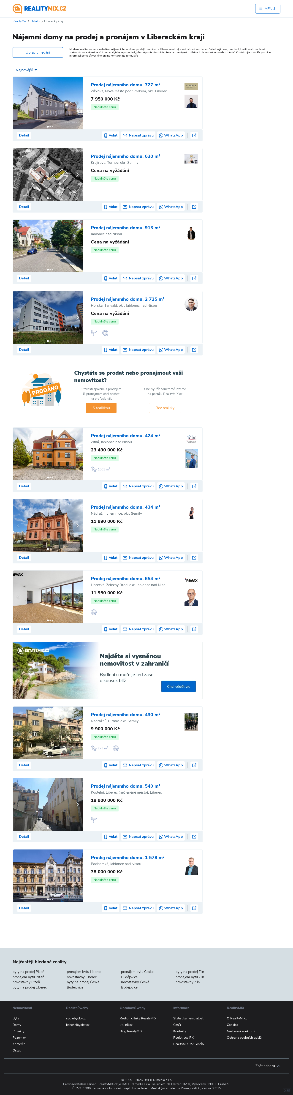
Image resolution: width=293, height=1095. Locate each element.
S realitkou (101, 407)
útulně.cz (126, 1025)
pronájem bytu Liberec (84, 971)
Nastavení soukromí (241, 1031)
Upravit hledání (38, 52)
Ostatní (18, 1050)
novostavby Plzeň (26, 982)
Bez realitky (165, 407)
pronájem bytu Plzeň (28, 977)
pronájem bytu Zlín (190, 977)
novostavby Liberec (82, 977)
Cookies (232, 1025)
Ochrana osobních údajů (244, 1037)
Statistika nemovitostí (188, 1018)
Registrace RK (183, 1037)
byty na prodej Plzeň (28, 971)
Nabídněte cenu (105, 107)
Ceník (177, 1025)
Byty (16, 1018)
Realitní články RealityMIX (138, 1018)
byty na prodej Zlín (190, 971)
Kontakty (179, 1031)
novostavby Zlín (188, 982)
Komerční (19, 1044)
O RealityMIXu (237, 1018)
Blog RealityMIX (131, 1031)
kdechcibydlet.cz (78, 1025)
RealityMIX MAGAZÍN (188, 1044)
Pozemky (19, 1037)
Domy (17, 1025)
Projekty (18, 1031)
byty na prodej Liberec (30, 987)
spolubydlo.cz (76, 1018)
